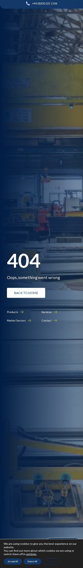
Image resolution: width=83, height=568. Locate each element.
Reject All (32, 561)
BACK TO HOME (26, 293)
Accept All (13, 561)
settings (31, 554)
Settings (51, 561)
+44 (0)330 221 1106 (44, 3)
